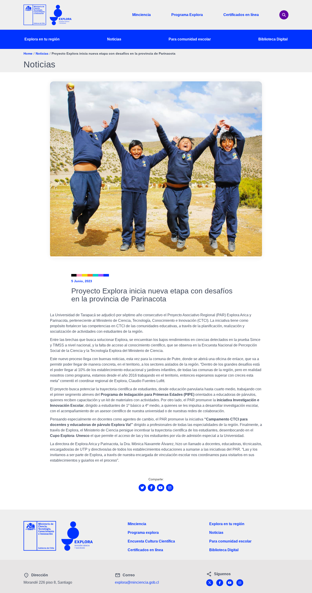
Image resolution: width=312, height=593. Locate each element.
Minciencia (141, 15)
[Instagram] (239, 582)
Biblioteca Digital (273, 39)
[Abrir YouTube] (160, 487)
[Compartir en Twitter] (142, 487)
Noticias (114, 39)
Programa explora (143, 532)
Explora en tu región (42, 39)
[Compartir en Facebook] (151, 487)
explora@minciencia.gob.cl (137, 582)
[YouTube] (229, 582)
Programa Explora (187, 15)
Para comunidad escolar (190, 39)
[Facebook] (219, 582)
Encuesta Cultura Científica (151, 541)
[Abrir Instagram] (169, 487)
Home (28, 53)
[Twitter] (209, 582)
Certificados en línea (241, 15)
